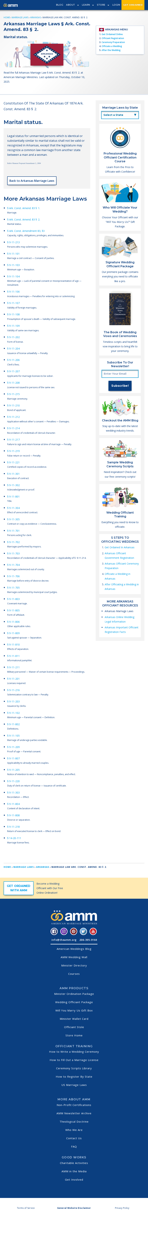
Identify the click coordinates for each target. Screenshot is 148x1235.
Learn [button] (86, 4)
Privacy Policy (122, 1208)
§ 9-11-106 (13, 291)
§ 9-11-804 (13, 804)
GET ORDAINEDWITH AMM (18, 888)
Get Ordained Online (112, 34)
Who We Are (74, 1130)
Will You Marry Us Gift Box (74, 1010)
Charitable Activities (74, 1163)
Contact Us (74, 1138)
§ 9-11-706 (13, 576)
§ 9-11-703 (13, 553)
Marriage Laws (20, 17)
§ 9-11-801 (13, 496)
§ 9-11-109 (13, 325)
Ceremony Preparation (113, 42)
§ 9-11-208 (13, 382)
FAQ (74, 1146)
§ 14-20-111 (14, 838)
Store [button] (101, 4)
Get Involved (74, 1179)
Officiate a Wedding (112, 46)
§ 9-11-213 (13, 242)
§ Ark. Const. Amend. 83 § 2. (23, 219)
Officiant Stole (74, 1027)
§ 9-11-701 (13, 530)
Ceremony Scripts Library (74, 1068)
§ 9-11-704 (13, 565)
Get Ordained (133, 4)
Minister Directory (74, 965)
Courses (74, 973)
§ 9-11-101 (13, 253)
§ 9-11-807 (13, 758)
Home (7, 17)
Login (116, 4)
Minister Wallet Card (74, 1018)
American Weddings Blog (74, 949)
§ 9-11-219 (13, 451)
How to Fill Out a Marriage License (74, 1060)
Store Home (74, 1035)
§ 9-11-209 (13, 747)
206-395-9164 (88, 940)
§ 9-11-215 (13, 394)
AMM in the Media (74, 1171)
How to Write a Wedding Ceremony (74, 1051)
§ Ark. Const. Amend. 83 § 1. (23, 208)
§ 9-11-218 (13, 826)
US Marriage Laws (74, 1085)
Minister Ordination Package (74, 994)
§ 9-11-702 (13, 542)
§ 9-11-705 (13, 587)
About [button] (70, 4)
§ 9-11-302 (13, 485)
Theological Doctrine (74, 1121)
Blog (59, 4)
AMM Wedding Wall (74, 957)
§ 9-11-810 (13, 644)
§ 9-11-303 (13, 792)
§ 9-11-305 (13, 519)
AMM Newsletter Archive (74, 1113)
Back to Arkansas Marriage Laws (31, 181)
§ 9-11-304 (13, 508)
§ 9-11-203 (13, 701)
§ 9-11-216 (13, 690)
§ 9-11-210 (13, 405)
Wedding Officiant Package (74, 1002)
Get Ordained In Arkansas (119, 547)
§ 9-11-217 (13, 439)
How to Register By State (74, 1076)
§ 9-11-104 (13, 276)
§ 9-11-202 (13, 337)
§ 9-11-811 (13, 656)
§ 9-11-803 (13, 599)
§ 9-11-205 (13, 769)
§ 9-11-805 (13, 610)
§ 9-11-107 (13, 303)
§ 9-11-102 (13, 713)
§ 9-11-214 (13, 428)
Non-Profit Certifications (74, 1105)
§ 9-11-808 (13, 815)
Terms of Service (26, 1208)
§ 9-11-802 (13, 724)
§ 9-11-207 (13, 371)
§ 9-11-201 (13, 678)
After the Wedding (111, 50)
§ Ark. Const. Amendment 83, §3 (26, 231)
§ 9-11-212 (13, 417)
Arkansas (35, 17)
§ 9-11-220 (13, 781)
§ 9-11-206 (13, 360)
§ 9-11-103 (13, 265)
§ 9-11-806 (13, 621)
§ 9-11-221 (13, 462)
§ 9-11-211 (13, 667)
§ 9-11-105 (13, 735)
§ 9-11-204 (13, 348)
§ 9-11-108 (13, 314)
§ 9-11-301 (13, 473)
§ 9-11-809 (13, 633)
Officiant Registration (113, 38)
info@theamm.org (64, 940)
